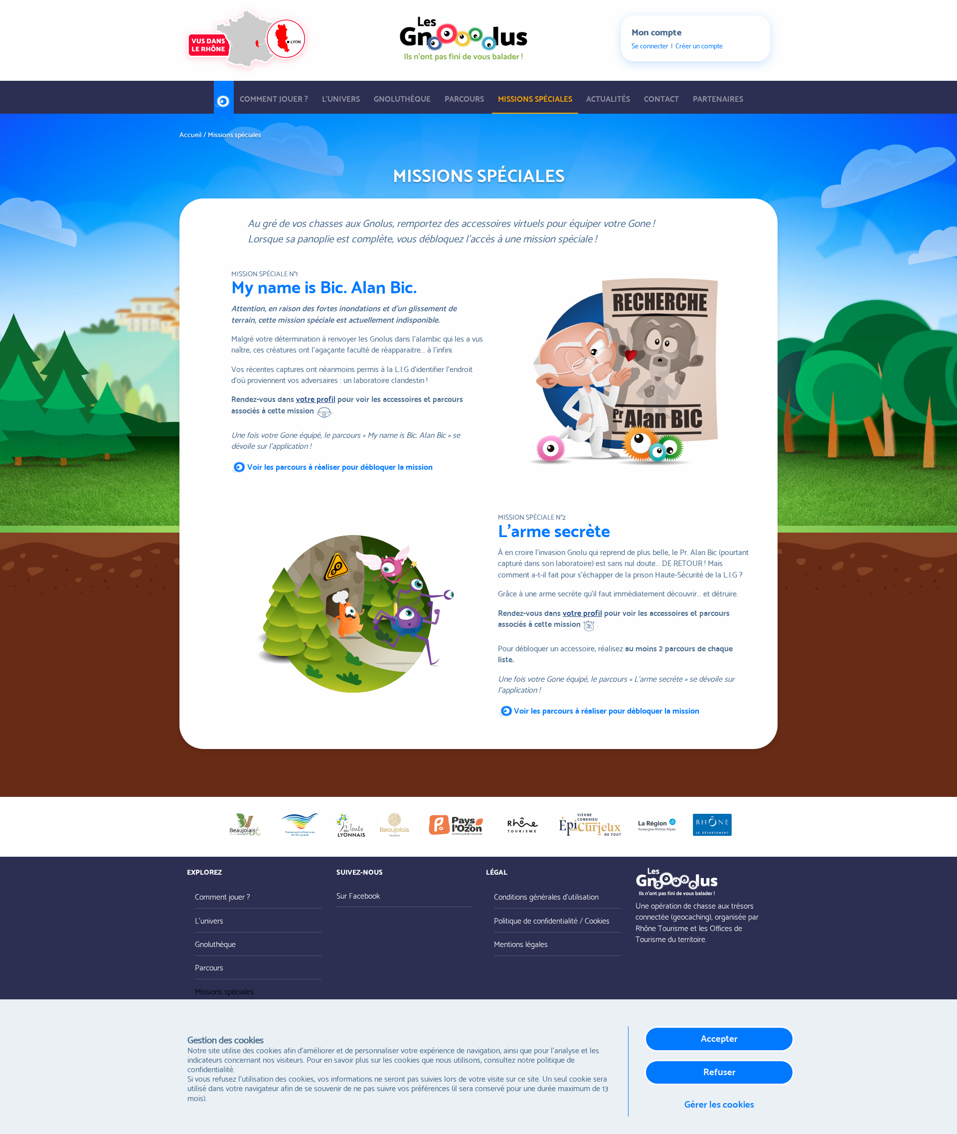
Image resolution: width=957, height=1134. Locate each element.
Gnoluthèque (402, 98)
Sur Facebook (358, 895)
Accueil (224, 97)
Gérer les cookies (719, 1103)
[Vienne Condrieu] (590, 825)
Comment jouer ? (274, 98)
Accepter (719, 1037)
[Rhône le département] (712, 825)
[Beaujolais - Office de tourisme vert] (244, 825)
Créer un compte (699, 45)
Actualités (608, 98)
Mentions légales (521, 943)
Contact (661, 98)
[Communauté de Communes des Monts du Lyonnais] (349, 825)
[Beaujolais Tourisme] (394, 825)
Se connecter (650, 45)
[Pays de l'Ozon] (455, 825)
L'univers (341, 98)
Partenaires (718, 98)
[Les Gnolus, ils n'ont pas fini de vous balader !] (463, 35)
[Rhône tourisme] (522, 825)
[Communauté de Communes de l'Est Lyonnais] (300, 825)
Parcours (464, 98)
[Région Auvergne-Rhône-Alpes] (657, 825)
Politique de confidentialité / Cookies (552, 920)
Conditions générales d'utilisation (546, 896)
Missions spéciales (535, 98)
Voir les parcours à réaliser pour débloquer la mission (340, 466)
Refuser (719, 1071)
